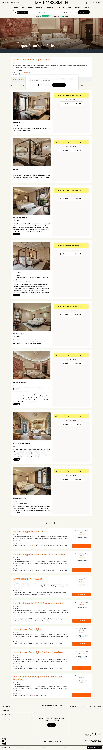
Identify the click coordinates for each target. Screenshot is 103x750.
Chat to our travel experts (95, 747)
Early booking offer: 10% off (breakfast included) (38, 603)
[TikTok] (99, 734)
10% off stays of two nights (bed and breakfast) (38, 652)
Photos (32, 51)
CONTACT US (98, 706)
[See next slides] (47, 106)
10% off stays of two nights (27, 629)
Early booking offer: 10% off (28, 578)
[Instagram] (87, 734)
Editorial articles (7, 719)
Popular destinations (8, 714)
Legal (35, 747)
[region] (52, 82)
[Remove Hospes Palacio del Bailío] (27, 12)
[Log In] (98, 2)
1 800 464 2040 (96, 741)
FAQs (39, 747)
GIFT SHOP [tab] (89, 706)
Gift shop (86, 7)
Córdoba (19, 42)
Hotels (16, 7)
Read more (16, 234)
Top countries (6, 706)
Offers (30, 7)
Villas (23, 7)
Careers (53, 747)
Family (69, 7)
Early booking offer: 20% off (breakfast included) (39, 554)
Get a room (85, 51)
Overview (18, 51)
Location (45, 51)
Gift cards (59, 747)
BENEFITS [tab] (80, 706)
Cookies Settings (44, 85)
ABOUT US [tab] (73, 706)
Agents (48, 747)
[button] (87, 3)
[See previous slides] (16, 106)
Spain (25, 42)
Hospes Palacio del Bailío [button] (19, 12)
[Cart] (93, 2)
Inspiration (50, 7)
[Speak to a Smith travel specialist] (87, 2)
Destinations (60, 7)
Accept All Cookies (59, 85)
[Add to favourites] (13, 46)
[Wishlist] (89, 2)
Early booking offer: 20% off (28, 531)
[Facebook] (91, 734)
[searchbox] (33, 12)
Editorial (77, 7)
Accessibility (67, 747)
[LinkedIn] (95, 734)
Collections (5, 710)
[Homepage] (51, 2)
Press (43, 747)
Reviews (58, 51)
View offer (81, 545)
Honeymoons (39, 7)
